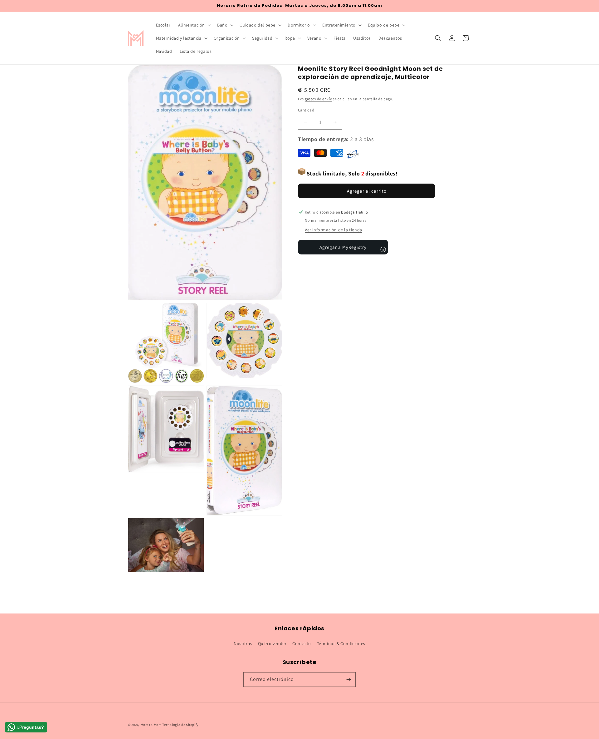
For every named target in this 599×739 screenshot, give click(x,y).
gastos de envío (318, 98)
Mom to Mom (152, 724)
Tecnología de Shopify (180, 724)
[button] (193, 25)
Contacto (301, 643)
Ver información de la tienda (333, 229)
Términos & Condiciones (341, 643)
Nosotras (243, 643)
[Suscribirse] (348, 679)
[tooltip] (383, 249)
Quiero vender (272, 643)
